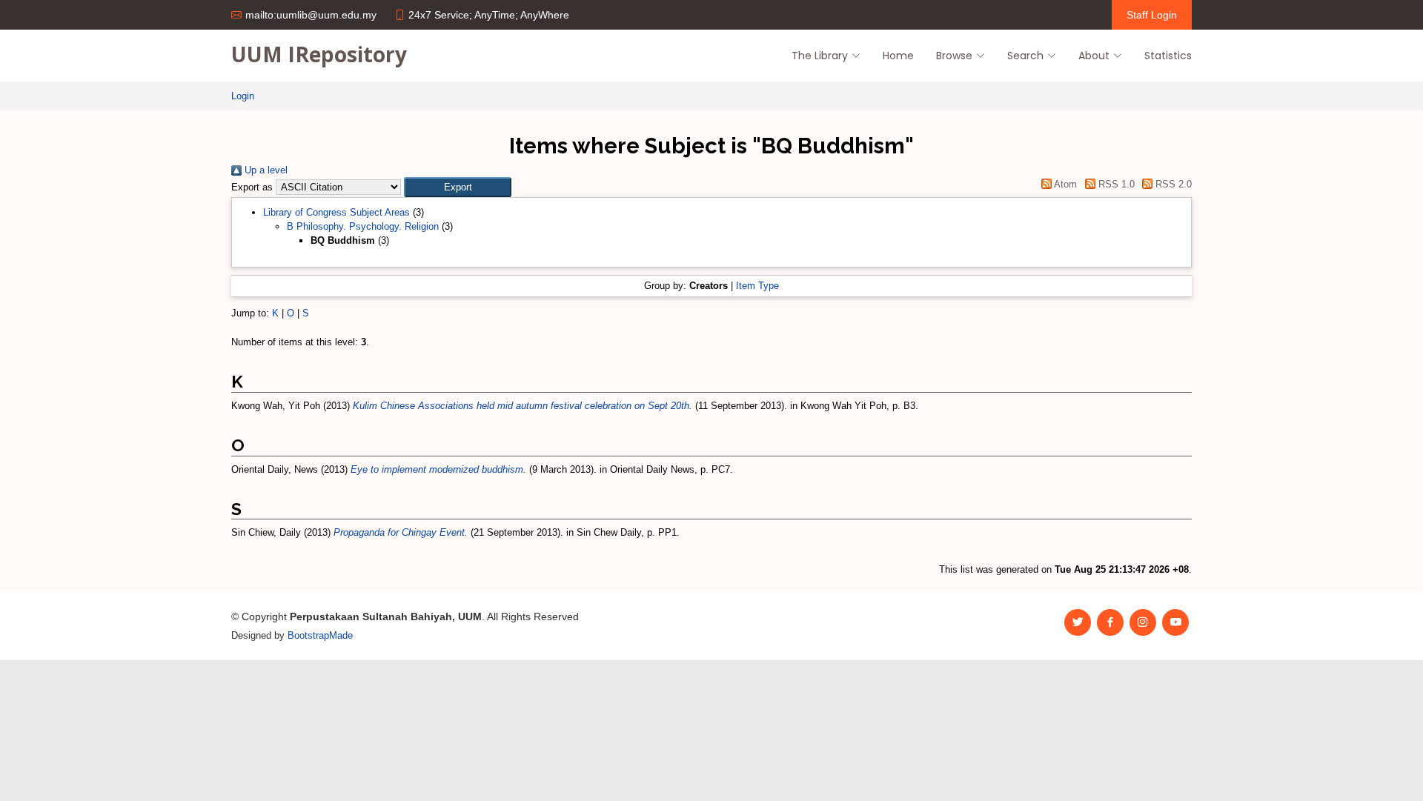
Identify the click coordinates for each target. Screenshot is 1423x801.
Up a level (265, 170)
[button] (457, 187)
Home (898, 55)
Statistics (1168, 55)
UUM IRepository (319, 54)
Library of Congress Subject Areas (336, 212)
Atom (1064, 184)
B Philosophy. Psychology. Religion (363, 226)
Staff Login (1152, 15)
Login (242, 96)
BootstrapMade (320, 635)
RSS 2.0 (1172, 184)
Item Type (757, 285)
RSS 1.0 (1114, 184)
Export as (252, 187)
